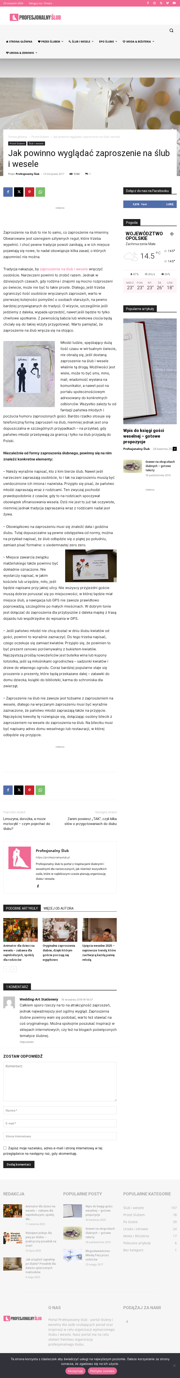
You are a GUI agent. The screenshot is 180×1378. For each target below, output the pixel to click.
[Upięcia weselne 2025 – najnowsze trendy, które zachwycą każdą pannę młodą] (99, 930)
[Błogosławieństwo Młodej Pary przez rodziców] (72, 1255)
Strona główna (17, 137)
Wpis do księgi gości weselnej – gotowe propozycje (143, 436)
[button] (171, 30)
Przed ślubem (40, 137)
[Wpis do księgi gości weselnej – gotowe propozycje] (72, 1210)
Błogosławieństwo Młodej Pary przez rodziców (98, 1255)
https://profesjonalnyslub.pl (53, 857)
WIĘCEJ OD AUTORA (59, 908)
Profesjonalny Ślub (27, 174)
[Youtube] (174, 3)
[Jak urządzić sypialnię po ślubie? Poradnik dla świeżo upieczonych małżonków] (12, 1264)
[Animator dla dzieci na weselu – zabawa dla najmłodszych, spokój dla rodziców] (20, 930)
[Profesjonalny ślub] (35, 17)
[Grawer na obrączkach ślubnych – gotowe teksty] (132, 466)
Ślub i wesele (36, 143)
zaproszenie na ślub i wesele (64, 269)
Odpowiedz (27, 1042)
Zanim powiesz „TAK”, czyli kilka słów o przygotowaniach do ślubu (90, 821)
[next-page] (14, 969)
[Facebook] (148, 3)
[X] (161, 3)
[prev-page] (6, 969)
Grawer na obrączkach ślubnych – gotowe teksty (160, 466)
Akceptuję (75, 1371)
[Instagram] (154, 3)
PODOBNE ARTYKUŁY (22, 908)
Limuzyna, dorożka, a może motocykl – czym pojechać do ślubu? (26, 824)
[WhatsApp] (40, 192)
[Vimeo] (167, 3)
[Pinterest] (29, 192)
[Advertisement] (60, 217)
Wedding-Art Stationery (39, 999)
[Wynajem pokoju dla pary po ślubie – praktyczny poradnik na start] (12, 1237)
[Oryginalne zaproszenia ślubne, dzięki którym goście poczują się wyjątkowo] (60, 930)
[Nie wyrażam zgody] (174, 1365)
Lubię (169, 204)
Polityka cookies (102, 1371)
